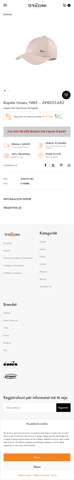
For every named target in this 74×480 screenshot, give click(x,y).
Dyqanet (7, 243)
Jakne (42, 249)
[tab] (37, 199)
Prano (37, 457)
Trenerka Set (46, 286)
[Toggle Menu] (5, 5)
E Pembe (25, 183)
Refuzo (37, 466)
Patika (43, 256)
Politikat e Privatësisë (41, 475)
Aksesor (43, 271)
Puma (6, 335)
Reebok (7, 342)
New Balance (10, 320)
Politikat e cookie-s (25, 475)
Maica (43, 279)
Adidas (6, 312)
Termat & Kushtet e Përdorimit (17, 257)
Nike (5, 327)
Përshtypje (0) (12, 207)
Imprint (54, 475)
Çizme (43, 241)
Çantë (43, 264)
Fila (5, 350)
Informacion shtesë (17, 199)
